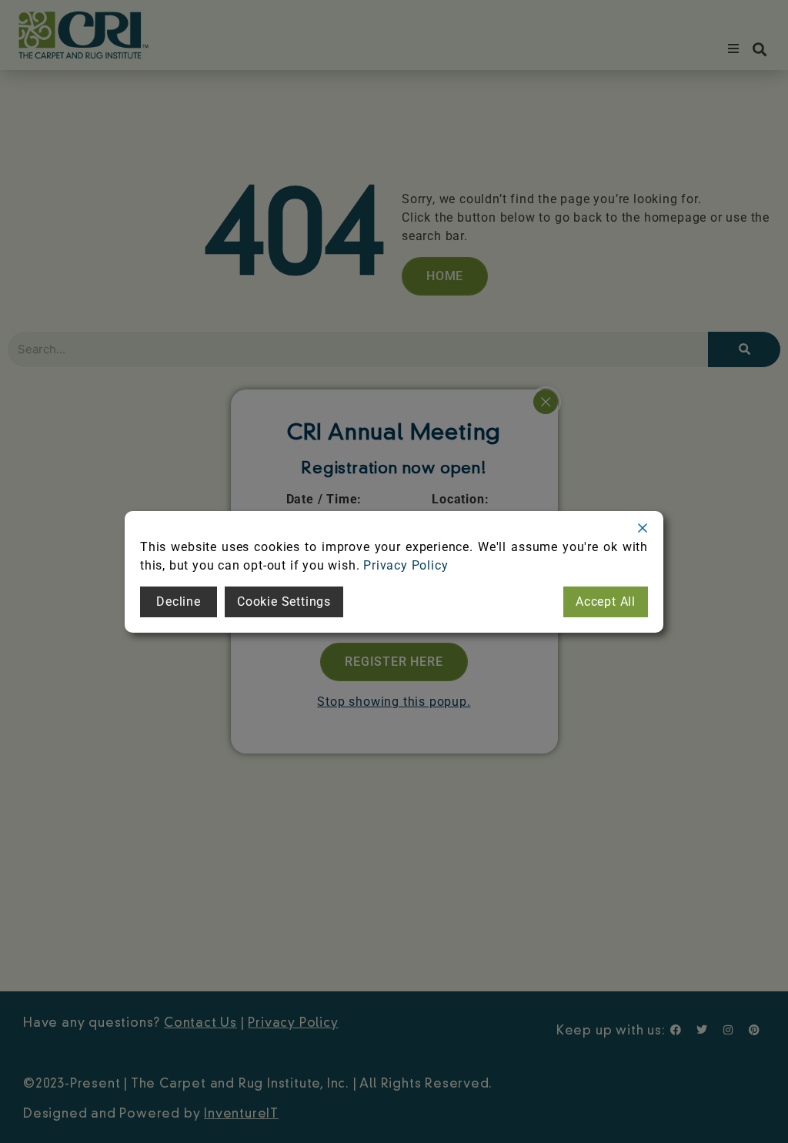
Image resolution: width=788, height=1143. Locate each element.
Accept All (606, 601)
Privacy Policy (405, 565)
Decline (178, 601)
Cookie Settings (284, 601)
